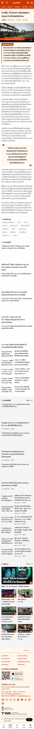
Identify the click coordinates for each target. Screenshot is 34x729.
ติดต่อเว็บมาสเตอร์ (22, 658)
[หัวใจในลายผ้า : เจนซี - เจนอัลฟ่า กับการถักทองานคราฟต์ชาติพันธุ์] (8, 593)
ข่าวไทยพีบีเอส (22, 232)
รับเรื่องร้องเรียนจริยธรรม (23, 661)
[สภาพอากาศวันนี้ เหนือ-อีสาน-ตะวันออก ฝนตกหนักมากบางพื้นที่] (17, 472)
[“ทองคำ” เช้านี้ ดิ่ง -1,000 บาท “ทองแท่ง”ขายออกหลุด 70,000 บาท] (7, 371)
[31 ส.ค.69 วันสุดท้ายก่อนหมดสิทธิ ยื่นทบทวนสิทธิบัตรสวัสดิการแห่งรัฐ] (17, 334)
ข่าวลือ (13, 229)
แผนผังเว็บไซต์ (5, 656)
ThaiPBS (15, 235)
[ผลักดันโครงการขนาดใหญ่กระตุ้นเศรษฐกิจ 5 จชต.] (25, 611)
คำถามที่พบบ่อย (5, 658)
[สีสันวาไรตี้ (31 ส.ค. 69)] (25, 593)
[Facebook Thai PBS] (2, 699)
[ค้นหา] (6, 2)
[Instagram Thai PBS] (10, 699)
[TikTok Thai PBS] (25, 699)
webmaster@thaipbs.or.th (15, 694)
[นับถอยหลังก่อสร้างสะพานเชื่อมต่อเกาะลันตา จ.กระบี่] (8, 611)
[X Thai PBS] (6, 699)
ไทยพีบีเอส (12, 232)
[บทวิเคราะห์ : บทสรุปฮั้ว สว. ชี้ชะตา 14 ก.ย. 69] (25, 628)
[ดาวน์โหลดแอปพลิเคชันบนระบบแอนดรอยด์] (17, 678)
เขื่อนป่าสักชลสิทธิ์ (25, 226)
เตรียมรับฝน (5, 229)
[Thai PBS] (17, 2)
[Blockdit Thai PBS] (29, 699)
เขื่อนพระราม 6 (13, 226)
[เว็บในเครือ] (2, 2)
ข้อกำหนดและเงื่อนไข (22, 656)
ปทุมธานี (4, 232)
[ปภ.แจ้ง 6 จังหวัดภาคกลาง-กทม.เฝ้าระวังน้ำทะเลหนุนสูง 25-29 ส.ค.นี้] (7, 552)
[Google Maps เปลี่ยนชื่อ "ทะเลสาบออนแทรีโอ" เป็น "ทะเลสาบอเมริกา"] (7, 389)
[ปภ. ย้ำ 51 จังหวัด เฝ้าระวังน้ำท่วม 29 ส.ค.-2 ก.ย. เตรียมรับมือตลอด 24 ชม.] (7, 519)
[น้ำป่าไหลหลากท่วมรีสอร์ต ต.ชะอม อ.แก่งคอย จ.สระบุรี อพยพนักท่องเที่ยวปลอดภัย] (17, 441)
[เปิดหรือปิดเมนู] (28, 2)
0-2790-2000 (8, 692)
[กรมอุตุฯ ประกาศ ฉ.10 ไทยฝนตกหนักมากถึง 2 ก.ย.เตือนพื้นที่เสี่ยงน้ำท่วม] (17, 412)
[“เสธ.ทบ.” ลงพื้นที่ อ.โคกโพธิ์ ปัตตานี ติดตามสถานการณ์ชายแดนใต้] (7, 363)
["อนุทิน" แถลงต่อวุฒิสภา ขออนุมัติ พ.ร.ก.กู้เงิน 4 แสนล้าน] (7, 380)
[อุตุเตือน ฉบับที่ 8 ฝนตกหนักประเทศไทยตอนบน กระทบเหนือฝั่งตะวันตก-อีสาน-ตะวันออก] (7, 498)
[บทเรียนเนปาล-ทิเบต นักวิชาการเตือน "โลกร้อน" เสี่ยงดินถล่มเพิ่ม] (7, 530)
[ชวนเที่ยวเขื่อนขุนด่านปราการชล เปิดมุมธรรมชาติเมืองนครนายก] (8, 628)
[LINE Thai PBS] (18, 699)
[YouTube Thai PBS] (21, 699)
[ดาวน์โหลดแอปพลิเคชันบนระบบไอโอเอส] (17, 673)
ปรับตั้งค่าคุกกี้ (20, 664)
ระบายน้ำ (4, 226)
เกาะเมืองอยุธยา (22, 229)
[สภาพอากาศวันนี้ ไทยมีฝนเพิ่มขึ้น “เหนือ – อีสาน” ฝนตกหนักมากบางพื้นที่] (7, 509)
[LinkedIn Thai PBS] (2, 703)
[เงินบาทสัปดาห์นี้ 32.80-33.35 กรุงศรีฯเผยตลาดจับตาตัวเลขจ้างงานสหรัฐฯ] (17, 281)
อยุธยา (18, 222)
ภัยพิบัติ (3, 20)
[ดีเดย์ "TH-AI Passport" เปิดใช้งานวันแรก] (17, 575)
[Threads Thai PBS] (14, 699)
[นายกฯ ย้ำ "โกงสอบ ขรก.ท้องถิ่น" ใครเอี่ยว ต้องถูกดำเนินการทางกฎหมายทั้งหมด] (17, 306)
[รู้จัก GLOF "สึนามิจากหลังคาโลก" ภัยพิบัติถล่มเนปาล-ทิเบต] (7, 541)
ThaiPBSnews (5, 235)
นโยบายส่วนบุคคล (5, 661)
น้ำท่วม (26, 222)
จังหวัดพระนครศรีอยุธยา (8, 222)
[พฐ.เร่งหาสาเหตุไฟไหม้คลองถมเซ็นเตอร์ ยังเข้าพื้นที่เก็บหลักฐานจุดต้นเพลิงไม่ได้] (7, 354)
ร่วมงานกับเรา (4, 664)
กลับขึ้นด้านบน (26, 650)
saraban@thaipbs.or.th (24, 696)
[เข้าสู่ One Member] (31, 2)
